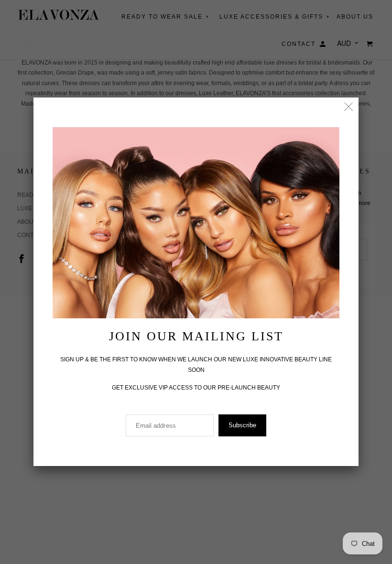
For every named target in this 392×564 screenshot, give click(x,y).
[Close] (348, 107)
